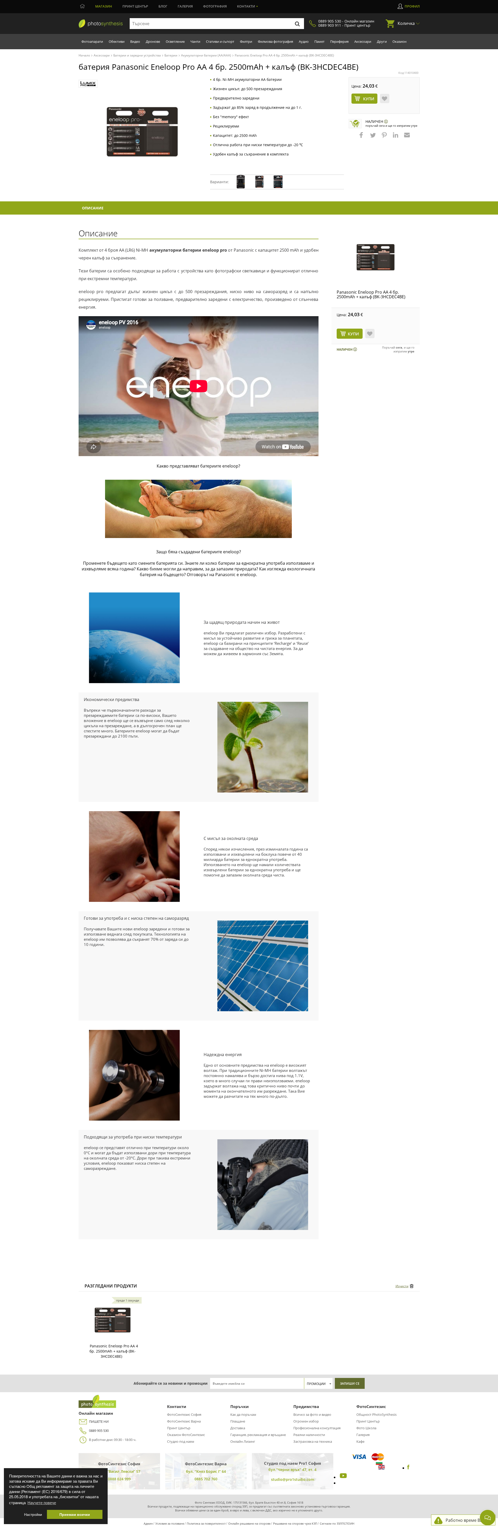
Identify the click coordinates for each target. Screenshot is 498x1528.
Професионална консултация (317, 1428)
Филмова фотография (275, 41)
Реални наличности (309, 1434)
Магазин (103, 6)
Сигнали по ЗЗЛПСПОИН (337, 1523)
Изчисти (402, 1286)
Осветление (175, 41)
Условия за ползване (169, 1523)
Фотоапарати (92, 41)
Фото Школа (366, 1428)
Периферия (339, 41)
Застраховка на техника (312, 1441)
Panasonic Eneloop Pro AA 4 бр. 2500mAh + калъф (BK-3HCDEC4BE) (371, 294)
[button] (362, 138)
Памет (319, 41)
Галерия (185, 6)
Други (382, 41)
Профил (412, 6)
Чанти (195, 41)
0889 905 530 (99, 1430)
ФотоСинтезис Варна (184, 1421)
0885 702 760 (206, 1478)
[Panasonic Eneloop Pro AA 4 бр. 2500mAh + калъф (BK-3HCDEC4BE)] (376, 257)
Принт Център (178, 1428)
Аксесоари (362, 41)
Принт (135, 6)
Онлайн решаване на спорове (249, 1523)
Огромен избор (306, 1421)
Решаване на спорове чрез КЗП (295, 1523)
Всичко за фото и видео (312, 1414)
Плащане (237, 1421)
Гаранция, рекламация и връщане (258, 1434)
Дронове (153, 41)
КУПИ (353, 333)
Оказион (399, 41)
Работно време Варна (468, 1520)
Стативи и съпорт (220, 41)
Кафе (360, 1441)
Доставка (237, 1428)
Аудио (304, 41)
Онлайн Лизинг (242, 1441)
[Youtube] (342, 1477)
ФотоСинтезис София (184, 1414)
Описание (92, 208)
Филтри (246, 41)
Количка (406, 23)
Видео (135, 41)
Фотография (215, 6)
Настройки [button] (33, 1514)
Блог (162, 6)
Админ (148, 1523)
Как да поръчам (243, 1414)
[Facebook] (408, 1468)
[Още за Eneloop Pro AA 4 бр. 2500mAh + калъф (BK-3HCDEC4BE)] (112, 1320)
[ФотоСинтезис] (101, 24)
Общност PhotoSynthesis (376, 1414)
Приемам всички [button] (74, 1514)
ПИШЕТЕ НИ (99, 1421)
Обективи (117, 41)
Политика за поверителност (206, 1523)
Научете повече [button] (41, 1502)
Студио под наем (180, 1441)
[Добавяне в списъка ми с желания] (384, 98)
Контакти (246, 6)
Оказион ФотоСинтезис (186, 1434)
